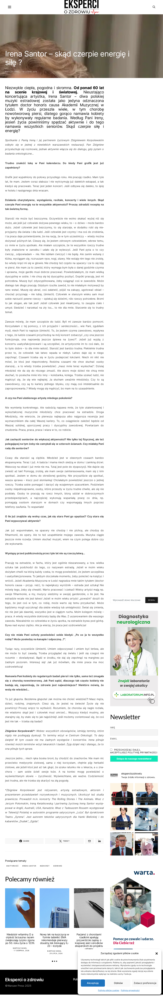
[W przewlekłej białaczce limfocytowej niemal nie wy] (146, 794)
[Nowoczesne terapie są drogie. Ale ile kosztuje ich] (146, 819)
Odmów (118, 983)
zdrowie (58, 866)
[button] (156, 953)
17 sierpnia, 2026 (21, 950)
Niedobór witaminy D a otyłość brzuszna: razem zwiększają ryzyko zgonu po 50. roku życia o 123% (20, 939)
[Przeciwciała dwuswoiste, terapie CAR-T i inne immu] (121, 794)
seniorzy (45, 866)
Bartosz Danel (12, 72)
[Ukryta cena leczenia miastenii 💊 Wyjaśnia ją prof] (146, 843)
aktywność (13, 866)
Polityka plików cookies (108, 990)
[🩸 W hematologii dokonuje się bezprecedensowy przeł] (121, 843)
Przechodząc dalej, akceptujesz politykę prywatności (133, 751)
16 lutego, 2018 (29, 72)
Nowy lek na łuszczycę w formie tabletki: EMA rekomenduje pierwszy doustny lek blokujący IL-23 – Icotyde (54, 940)
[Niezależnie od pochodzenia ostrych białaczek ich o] (121, 819)
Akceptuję (93, 983)
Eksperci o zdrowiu (24, 979)
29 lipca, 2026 (56, 953)
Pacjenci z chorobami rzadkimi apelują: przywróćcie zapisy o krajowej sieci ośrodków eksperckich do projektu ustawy (89, 941)
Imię (112, 727)
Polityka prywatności (130, 990)
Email (113, 738)
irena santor (29, 866)
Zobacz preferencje (145, 983)
